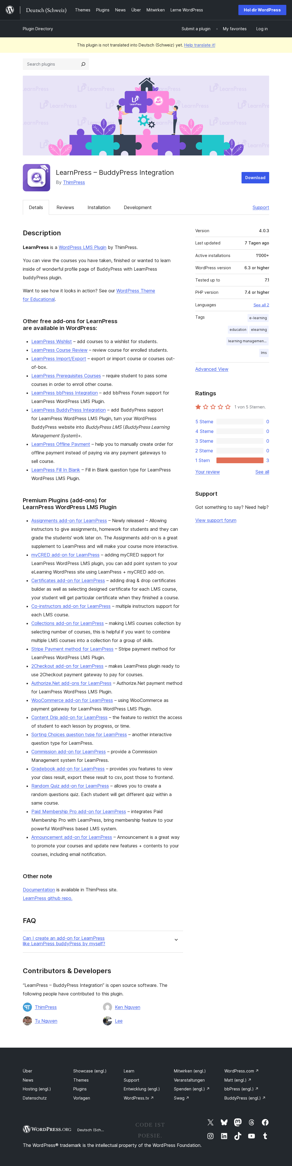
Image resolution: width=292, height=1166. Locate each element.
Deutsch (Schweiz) (93, 1129)
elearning (259, 329)
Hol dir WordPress (262, 9)
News (28, 1080)
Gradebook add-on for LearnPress (68, 769)
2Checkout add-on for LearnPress (67, 666)
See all (262, 472)
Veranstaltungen (189, 1080)
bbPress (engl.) (241, 1088)
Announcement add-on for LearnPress (71, 837)
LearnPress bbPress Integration (64, 393)
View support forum (215, 520)
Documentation (39, 889)
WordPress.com (241, 1070)
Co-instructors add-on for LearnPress (71, 606)
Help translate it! (199, 44)
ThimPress (74, 182)
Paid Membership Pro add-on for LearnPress (78, 811)
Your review (207, 472)
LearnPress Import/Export (58, 358)
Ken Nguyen (127, 1007)
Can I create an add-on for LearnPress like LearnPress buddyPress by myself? (64, 941)
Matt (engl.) (238, 1080)
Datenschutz (35, 1098)
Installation (99, 207)
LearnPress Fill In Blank (55, 470)
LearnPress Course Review (59, 350)
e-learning (258, 318)
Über (27, 1070)
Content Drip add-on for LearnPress (69, 717)
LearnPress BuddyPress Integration (68, 410)
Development (138, 207)
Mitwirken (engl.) (190, 1070)
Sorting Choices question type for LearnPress (79, 734)
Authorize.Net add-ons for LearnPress (71, 683)
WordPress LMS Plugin (82, 247)
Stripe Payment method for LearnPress (72, 649)
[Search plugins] (83, 64)
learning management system (248, 341)
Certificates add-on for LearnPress (68, 580)
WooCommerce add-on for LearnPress (72, 700)
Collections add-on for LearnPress (67, 623)
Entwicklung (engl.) (142, 1088)
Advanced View (211, 369)
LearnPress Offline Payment (60, 444)
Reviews (65, 207)
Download (255, 177)
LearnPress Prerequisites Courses (66, 375)
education (238, 329)
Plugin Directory (38, 28)
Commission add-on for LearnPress (68, 751)
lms (264, 353)
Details (36, 207)
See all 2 (261, 305)
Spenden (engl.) (192, 1088)
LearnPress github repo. (47, 898)
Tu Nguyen (46, 1021)
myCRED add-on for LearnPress (65, 555)
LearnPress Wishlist (51, 341)
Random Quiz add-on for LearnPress (70, 786)
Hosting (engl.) (37, 1088)
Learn (129, 1070)
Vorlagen (81, 1098)
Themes (81, 1080)
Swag (181, 1098)
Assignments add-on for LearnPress (69, 520)
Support (261, 207)
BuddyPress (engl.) (245, 1098)
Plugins (80, 1088)
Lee (119, 1021)
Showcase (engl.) (90, 1070)
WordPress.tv (139, 1098)
